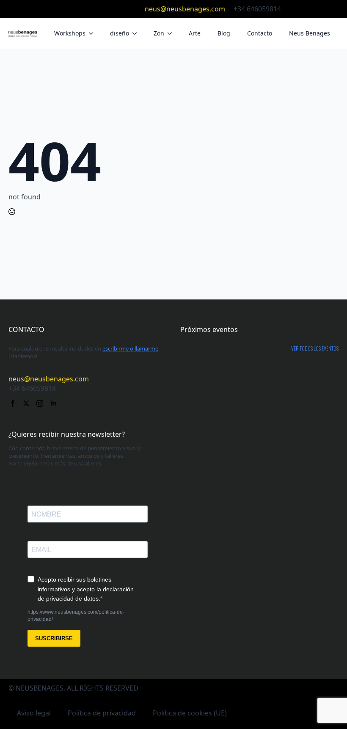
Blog (224, 33)
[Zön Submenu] (172, 33)
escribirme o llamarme (130, 348)
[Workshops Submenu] (93, 33)
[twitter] (307, 9)
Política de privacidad (102, 713)
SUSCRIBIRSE (54, 638)
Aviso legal (34, 713)
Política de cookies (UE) (190, 713)
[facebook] (293, 9)
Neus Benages (309, 33)
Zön (159, 33)
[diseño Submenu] (137, 33)
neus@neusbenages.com (185, 9)
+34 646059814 (257, 9)
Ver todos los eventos (315, 348)
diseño (119, 33)
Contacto (259, 33)
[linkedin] (334, 9)
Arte (195, 33)
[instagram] (321, 9)
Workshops (69, 33)
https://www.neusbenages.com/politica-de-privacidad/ (76, 615)
